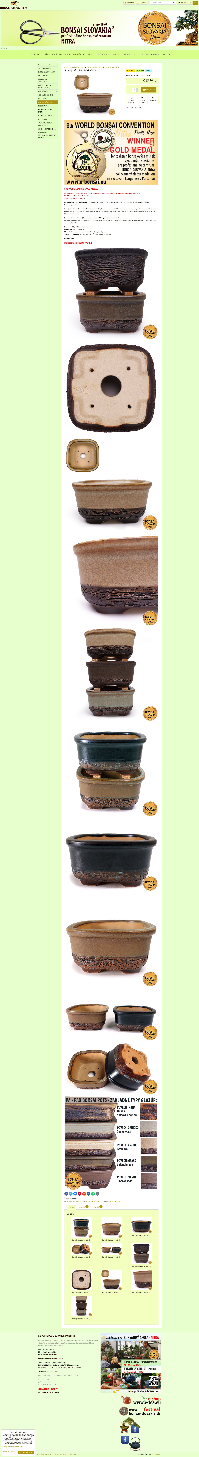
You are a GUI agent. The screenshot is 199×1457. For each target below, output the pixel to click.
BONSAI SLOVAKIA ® (13, 8)
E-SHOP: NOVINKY (45, 65)
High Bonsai (43, 99)
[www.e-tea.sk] (140, 1404)
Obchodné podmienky (47, 129)
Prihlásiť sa (130, 3)
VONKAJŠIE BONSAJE (45, 95)
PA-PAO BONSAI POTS (93, 1201)
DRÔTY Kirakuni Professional (44, 86)
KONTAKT (165, 54)
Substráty (42, 106)
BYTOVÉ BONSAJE (44, 91)
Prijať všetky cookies (25, 1452)
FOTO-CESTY (114, 54)
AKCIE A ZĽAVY (43, 75)
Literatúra (42, 119)
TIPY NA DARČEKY (44, 68)
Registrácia (143, 3)
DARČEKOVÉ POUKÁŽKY (46, 72)
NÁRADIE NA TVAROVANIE (42, 80)
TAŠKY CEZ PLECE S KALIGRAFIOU (45, 124)
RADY (90, 54)
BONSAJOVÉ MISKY (74, 1201)
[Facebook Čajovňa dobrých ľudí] (131, 1443)
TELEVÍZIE (127, 54)
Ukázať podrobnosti (9, 1451)
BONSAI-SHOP (35, 54)
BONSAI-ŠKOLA (78, 54)
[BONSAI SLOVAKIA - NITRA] (99, 45)
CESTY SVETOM (101, 54)
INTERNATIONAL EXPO (149, 54)
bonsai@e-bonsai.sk (45, 1358)
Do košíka (150, 89)
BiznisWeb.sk (156, 1454)
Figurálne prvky (45, 116)
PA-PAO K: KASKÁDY (113, 1201)
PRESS (135, 54)
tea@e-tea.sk (58, 1358)
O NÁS (45, 54)
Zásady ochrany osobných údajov (64, 1454)
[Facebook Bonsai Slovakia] (131, 1425)
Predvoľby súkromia (44, 1454)
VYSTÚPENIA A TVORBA (60, 54)
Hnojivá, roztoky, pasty (45, 110)
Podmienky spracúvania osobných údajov (47, 135)
